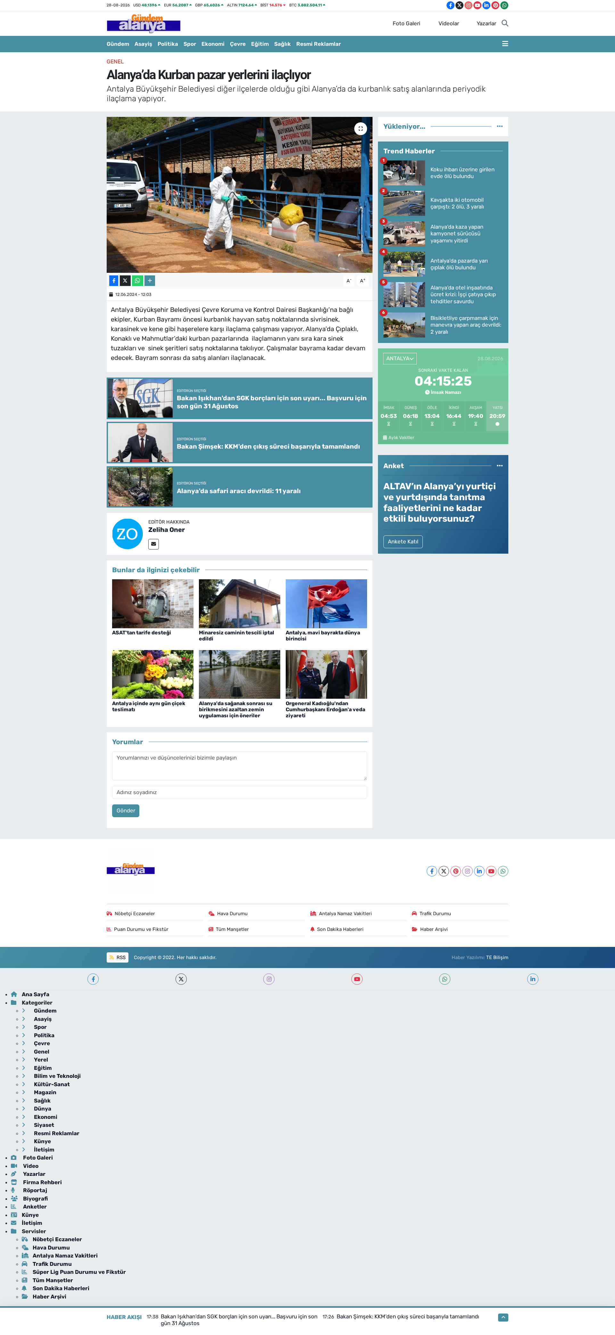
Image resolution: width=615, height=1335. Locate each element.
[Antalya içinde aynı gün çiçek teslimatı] (152, 674)
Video (30, 1166)
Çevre (238, 44)
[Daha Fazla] (149, 280)
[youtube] (357, 979)
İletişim (43, 1149)
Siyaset (43, 1125)
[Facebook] (432, 871)
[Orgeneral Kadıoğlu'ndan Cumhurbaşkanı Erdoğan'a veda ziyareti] (326, 674)
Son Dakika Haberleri (340, 929)
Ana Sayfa (35, 994)
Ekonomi (213, 44)
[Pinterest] (455, 871)
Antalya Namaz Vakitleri (345, 913)
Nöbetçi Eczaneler (135, 913)
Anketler (34, 1206)
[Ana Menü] (505, 44)
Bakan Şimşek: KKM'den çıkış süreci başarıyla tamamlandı (408, 1316)
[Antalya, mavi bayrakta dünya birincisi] (326, 603)
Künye (42, 1141)
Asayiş (143, 44)
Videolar (449, 23)
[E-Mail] (153, 544)
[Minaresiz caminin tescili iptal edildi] (239, 603)
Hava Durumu (232, 913)
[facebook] (93, 979)
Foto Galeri (406, 23)
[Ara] (505, 24)
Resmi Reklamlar (318, 44)
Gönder (126, 810)
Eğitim (260, 44)
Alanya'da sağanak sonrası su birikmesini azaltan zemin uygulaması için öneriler (235, 709)
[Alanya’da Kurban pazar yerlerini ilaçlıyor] (240, 195)
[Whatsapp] (503, 871)
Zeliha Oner (166, 529)
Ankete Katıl (403, 541)
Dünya (42, 1108)
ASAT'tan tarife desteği (141, 633)
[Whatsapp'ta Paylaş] (137, 280)
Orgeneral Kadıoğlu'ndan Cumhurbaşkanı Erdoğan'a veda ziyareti (325, 709)
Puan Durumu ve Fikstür (141, 929)
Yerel (40, 1059)
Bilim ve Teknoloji (57, 1076)
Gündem (118, 44)
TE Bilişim (497, 957)
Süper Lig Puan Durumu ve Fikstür (79, 1272)
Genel (115, 61)
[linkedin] (532, 979)
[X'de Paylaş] (125, 280)
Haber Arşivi (434, 929)
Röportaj (34, 1190)
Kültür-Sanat (51, 1084)
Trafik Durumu (435, 913)
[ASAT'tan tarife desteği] (152, 603)
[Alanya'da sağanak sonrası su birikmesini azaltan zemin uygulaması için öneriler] (239, 674)
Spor (190, 44)
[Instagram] (467, 871)
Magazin (44, 1092)
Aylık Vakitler (401, 437)
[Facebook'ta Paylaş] (113, 280)
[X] (444, 871)
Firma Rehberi (42, 1182)
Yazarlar (486, 23)
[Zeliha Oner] (127, 533)
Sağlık (282, 44)
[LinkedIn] (479, 871)
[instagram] (269, 979)
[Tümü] (500, 126)
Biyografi (35, 1198)
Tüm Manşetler (232, 929)
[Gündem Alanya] (143, 23)
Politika (168, 44)
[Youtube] (491, 871)
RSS (120, 957)
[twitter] (181, 979)
